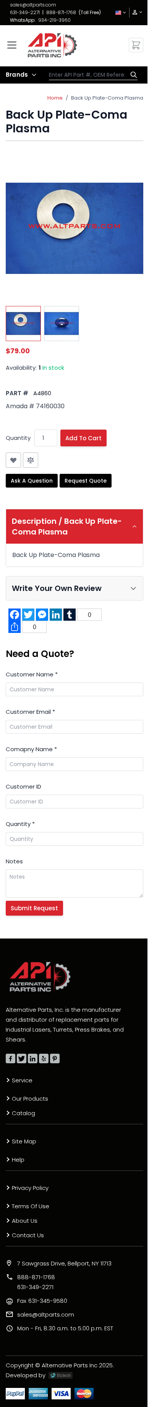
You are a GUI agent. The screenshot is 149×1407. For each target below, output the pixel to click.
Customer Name (32, 674)
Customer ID (23, 786)
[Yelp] (44, 1058)
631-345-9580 (42, 1301)
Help (18, 1160)
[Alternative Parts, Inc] (40, 977)
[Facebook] (10, 1058)
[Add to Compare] (30, 460)
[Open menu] (12, 45)
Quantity (18, 438)
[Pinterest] (55, 1058)
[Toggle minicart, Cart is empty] (136, 45)
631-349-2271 (25, 12)
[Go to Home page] (52, 45)
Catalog (23, 1113)
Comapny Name (31, 749)
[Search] (132, 75)
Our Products (30, 1099)
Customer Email (30, 712)
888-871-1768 (61, 12)
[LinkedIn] (32, 1058)
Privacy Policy (30, 1188)
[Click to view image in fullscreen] (74, 228)
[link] (135, 12)
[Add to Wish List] (13, 460)
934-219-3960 (54, 20)
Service (22, 1080)
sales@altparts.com (33, 5)
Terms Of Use (30, 1206)
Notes (14, 861)
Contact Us (28, 1235)
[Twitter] (21, 1058)
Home (55, 97)
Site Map (24, 1141)
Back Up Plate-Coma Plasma (107, 97)
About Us (24, 1221)
